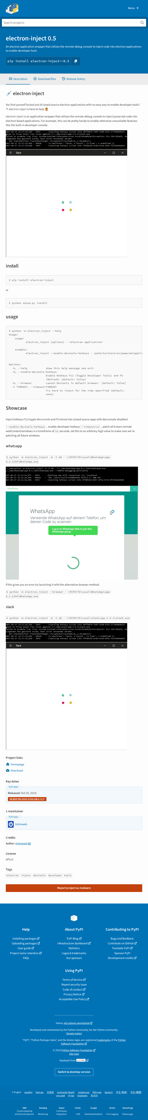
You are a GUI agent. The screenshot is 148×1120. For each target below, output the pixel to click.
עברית (71, 1095)
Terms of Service (72, 980)
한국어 (94, 1095)
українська (83, 1092)
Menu (131, 8)
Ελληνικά (96, 1092)
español (28, 1092)
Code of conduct (72, 989)
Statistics (74, 948)
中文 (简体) (121, 1092)
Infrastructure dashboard (72, 943)
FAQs (26, 958)
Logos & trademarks (74, 953)
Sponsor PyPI (122, 953)
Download (17, 770)
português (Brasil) (66, 1092)
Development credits (120, 958)
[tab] (18, 79)
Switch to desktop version (74, 1072)
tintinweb (21, 843)
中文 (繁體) (136, 1092)
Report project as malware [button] (74, 888)
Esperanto (82, 1095)
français (40, 1092)
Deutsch (109, 1092)
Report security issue (74, 984)
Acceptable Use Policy (72, 999)
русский (60, 1095)
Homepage (17, 764)
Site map (74, 1054)
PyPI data (13, 787)
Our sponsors (74, 958)
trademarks (103, 1040)
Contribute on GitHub (121, 943)
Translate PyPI (121, 948)
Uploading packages (24, 943)
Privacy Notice (72, 994)
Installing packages (24, 938)
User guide (24, 948)
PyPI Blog (72, 938)
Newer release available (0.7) (27, 799)
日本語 (50, 1092)
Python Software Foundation (76, 1050)
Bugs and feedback (122, 938)
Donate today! (74, 1033)
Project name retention (24, 953)
